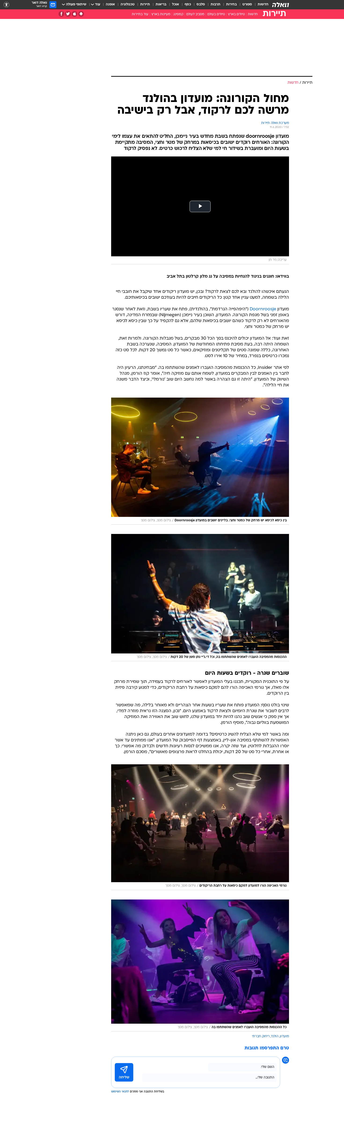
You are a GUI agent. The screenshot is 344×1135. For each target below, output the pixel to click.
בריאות (161, 4)
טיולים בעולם (216, 14)
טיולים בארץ (236, 14)
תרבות (215, 4)
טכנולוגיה (128, 4)
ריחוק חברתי (261, 1036)
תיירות (145, 4)
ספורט (247, 4)
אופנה (110, 4)
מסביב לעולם (195, 14)
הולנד (274, 1036)
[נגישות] (6, 5)
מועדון (284, 1036)
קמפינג (178, 14)
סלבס (201, 4)
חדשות (263, 4)
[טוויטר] (68, 14)
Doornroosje (263, 309)
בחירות (231, 4)
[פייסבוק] (61, 14)
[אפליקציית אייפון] (74, 14)
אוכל (175, 4)
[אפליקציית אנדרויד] (81, 14)
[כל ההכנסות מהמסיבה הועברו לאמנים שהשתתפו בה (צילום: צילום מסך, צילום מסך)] (200, 965)
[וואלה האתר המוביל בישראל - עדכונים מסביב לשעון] (280, 4)
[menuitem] (260, 4)
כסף (188, 4)
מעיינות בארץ (160, 14)
